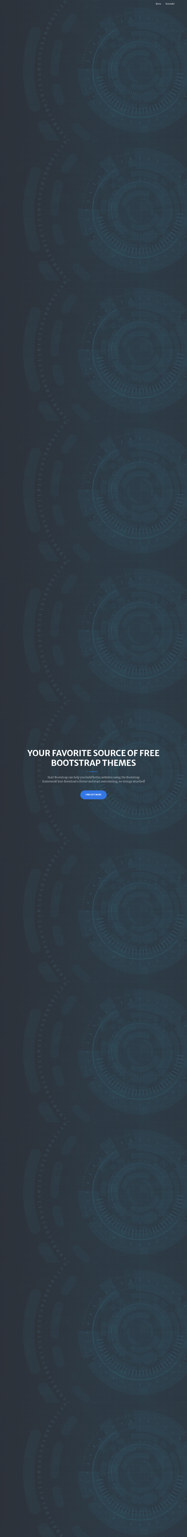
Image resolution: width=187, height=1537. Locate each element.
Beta (158, 3)
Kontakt (170, 3)
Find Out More (93, 794)
